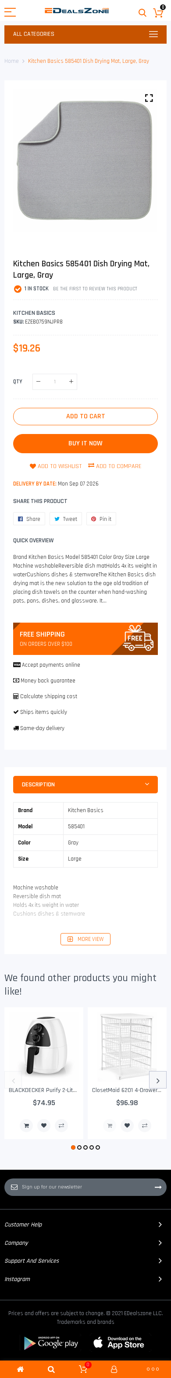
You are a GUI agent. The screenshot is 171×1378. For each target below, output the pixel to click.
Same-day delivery (42, 728)
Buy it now (85, 443)
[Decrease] (38, 381)
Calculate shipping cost (48, 696)
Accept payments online (51, 664)
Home (11, 61)
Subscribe (158, 1187)
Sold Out (109, 1125)
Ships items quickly (43, 712)
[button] (73, 1147)
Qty (17, 381)
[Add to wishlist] (43, 1125)
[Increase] (71, 381)
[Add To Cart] (26, 1125)
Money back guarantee (48, 680)
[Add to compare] (61, 1125)
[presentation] (13, 1080)
